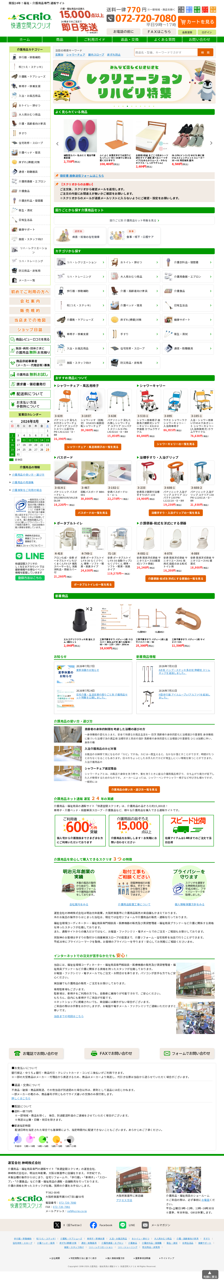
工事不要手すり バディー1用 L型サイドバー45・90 (152, 640)
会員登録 (187, 32)
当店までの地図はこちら (69, 1016)
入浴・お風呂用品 (118, 1238)
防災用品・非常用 (151, 1247)
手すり (206, 1238)
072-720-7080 (67, 1202)
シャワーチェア (75, 54)
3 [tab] (123, 106)
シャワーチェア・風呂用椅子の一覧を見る (93, 447)
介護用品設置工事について (134, 904)
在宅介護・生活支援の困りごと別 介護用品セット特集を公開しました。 (102, 696)
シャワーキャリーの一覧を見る (176, 444)
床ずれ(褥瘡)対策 (67, 1243)
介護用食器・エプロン (112, 1243)
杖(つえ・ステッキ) (45, 1238)
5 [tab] (132, 106)
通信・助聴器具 (89, 1243)
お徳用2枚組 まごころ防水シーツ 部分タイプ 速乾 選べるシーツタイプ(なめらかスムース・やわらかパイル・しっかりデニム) (116, 159)
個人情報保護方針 (116, 1258)
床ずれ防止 (114, 54)
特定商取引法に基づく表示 (84, 1258)
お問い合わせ (199, 39)
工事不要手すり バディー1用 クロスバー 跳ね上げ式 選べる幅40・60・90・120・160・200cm (116, 642)
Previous (57, 143)
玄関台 (59, 54)
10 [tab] (154, 106)
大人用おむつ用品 (163, 1238)
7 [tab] (140, 106)
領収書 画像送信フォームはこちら (82, 175)
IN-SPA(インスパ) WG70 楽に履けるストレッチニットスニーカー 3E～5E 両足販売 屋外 (152, 158)
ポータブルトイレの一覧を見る (93, 584)
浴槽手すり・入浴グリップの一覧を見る (175, 512)
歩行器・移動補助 (22, 1238)
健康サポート (204, 1243)
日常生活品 (187, 1243)
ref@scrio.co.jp (77, 1211)
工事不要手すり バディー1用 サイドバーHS (188, 640)
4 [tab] (127, 106)
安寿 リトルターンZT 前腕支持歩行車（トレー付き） (188, 156)
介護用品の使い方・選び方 (28, 474)
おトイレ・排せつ (140, 1238)
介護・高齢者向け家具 (187, 1238)
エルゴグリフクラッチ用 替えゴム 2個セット (79, 640)
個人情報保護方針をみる (190, 904)
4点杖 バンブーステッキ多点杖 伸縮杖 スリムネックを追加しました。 (184, 671)
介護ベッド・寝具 (46, 1243)
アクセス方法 (124, 1200)
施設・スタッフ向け (74, 1247)
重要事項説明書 (143, 1258)
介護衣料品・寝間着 (152, 1243)
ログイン (207, 32)
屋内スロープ (96, 54)
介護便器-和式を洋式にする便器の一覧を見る (176, 578)
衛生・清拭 (172, 1243)
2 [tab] (119, 106)
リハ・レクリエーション (101, 1247)
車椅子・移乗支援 (95, 1238)
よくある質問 (165, 39)
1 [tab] (114, 106)
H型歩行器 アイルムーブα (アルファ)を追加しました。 (184, 696)
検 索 (205, 52)
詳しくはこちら (21, 1098)
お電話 (205, 1200)
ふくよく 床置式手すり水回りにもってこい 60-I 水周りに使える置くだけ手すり (79, 158)
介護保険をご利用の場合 (27, 489)
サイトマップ (167, 1258)
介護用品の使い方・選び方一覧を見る (134, 789)
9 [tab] (149, 106)
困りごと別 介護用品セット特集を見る (133, 220)
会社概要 (55, 1258)
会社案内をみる (79, 904)
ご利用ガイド (95, 39)
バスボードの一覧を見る (93, 512)
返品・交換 (130, 39)
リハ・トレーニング (128, 1247)
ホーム (24, 39)
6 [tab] (136, 106)
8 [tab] (145, 106)
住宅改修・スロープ (22, 1243)
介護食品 (132, 1243)
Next (211, 143)
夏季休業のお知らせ (87, 670)
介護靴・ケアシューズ (71, 1238)
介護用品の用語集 (23, 482)
